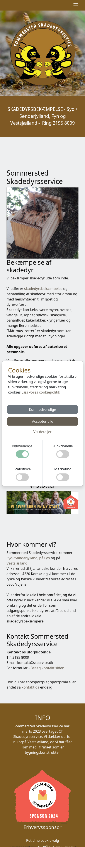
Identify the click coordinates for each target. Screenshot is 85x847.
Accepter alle (42, 421)
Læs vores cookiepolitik (41, 392)
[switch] (22, 454)
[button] (42, 431)
